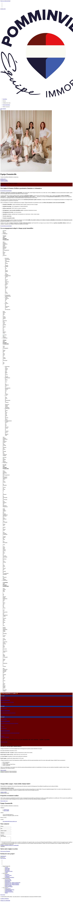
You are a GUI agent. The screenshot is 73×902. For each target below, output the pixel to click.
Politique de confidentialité (14, 845)
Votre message (3, 836)
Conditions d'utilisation (4, 845)
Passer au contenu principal (5, 0)
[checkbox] (36, 842)
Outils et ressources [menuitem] (6, 106)
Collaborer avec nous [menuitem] (6, 102)
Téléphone (2, 832)
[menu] (38, 100)
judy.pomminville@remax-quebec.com (10, 821)
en (0, 109)
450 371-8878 (6, 810)
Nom (1, 828)
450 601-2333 (3, 8)
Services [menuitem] (4, 100)
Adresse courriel (3, 830)
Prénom (1, 826)
